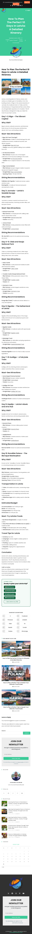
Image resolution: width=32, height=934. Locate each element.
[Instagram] (16, 5)
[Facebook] (13, 5)
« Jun (3, 867)
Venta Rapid (14, 380)
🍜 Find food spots (10, 590)
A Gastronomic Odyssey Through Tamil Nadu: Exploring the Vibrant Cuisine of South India (18, 827)
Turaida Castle (15, 280)
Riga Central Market (16, 172)
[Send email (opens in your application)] (20, 5)
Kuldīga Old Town (16, 391)
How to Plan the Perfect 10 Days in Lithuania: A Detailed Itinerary (16, 659)
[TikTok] (21, 5)
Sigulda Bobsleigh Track (17, 344)
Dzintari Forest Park (16, 217)
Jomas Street (15, 229)
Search (4, 730)
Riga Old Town (15, 145)
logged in (11, 720)
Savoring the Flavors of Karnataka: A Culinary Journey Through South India (18, 802)
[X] (11, 5)
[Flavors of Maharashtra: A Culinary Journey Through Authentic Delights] (4, 835)
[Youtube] (18, 5)
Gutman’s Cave (15, 291)
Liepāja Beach (15, 440)
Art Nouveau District (16, 158)
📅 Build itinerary (9, 587)
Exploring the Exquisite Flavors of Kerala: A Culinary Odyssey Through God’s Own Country (19, 810)
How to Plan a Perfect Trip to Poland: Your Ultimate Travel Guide (16, 683)
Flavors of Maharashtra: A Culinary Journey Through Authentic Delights (17, 834)
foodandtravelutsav (16, 932)
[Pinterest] (14, 5)
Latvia (11, 40)
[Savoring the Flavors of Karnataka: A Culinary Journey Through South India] (4, 803)
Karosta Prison (15, 429)
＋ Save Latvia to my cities (11, 601)
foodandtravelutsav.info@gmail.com (13, 2)
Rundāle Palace (14, 476)
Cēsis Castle (14, 268)
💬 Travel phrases (9, 597)
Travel (15, 40)
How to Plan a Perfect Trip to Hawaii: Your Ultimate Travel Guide (16, 708)
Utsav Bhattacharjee (17, 60)
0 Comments (16, 42)
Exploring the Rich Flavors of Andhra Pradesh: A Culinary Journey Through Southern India (17, 819)
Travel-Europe (21, 40)
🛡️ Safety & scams (9, 594)
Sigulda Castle (15, 333)
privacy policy (21, 762)
